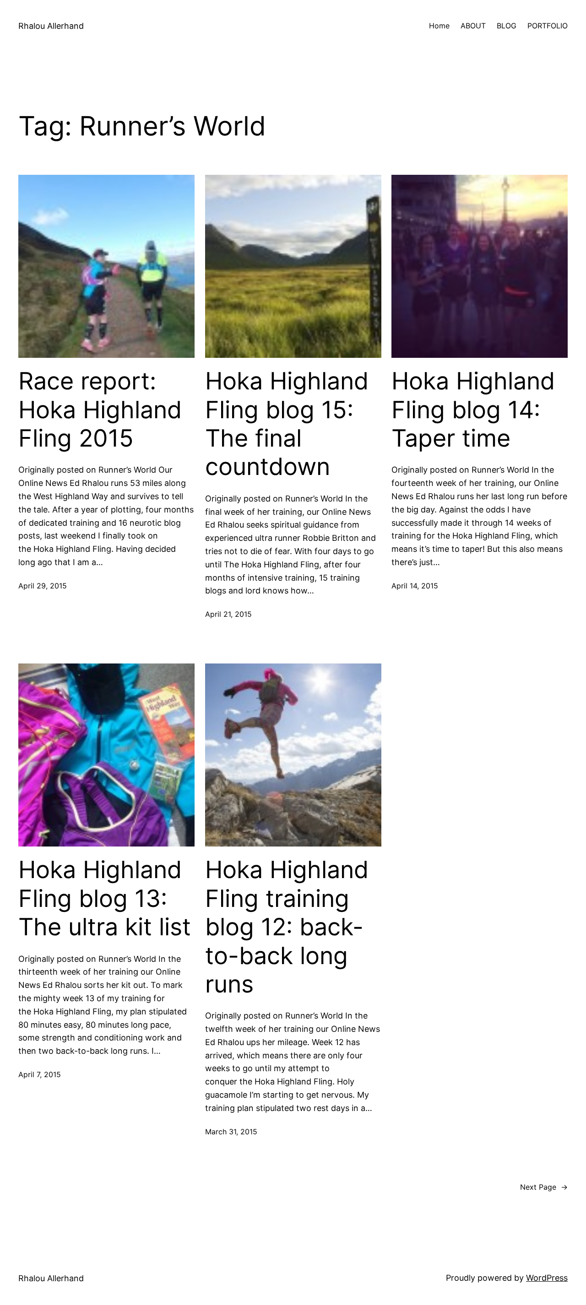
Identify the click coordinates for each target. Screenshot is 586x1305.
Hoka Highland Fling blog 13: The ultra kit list (104, 898)
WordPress (547, 1278)
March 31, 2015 (231, 1131)
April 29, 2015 (42, 585)
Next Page (544, 1187)
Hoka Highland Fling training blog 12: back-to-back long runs (287, 927)
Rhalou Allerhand (51, 26)
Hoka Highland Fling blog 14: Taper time (473, 410)
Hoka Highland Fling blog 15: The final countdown (287, 424)
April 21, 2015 (228, 614)
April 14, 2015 (414, 585)
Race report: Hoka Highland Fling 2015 (100, 410)
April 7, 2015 (39, 1074)
